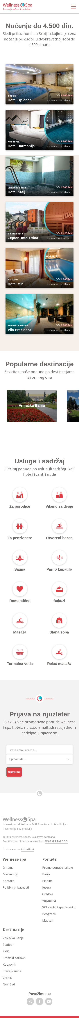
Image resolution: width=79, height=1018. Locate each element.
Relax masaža (59, 664)
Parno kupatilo (59, 569)
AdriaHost (27, 849)
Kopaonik (9, 964)
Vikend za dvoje (59, 506)
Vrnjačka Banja (13, 938)
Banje (46, 874)
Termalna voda (20, 664)
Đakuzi (59, 601)
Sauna (19, 569)
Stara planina (12, 971)
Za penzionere (20, 538)
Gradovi (47, 894)
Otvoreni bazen (59, 538)
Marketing (10, 874)
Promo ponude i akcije (57, 868)
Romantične (19, 601)
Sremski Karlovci (14, 958)
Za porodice (19, 506)
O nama (8, 868)
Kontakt (8, 881)
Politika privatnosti (16, 887)
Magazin (48, 921)
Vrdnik (7, 978)
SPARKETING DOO (56, 841)
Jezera (46, 887)
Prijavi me (14, 772)
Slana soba (59, 632)
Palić (6, 951)
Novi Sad (9, 984)
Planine (47, 881)
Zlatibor (8, 945)
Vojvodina (49, 901)
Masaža (19, 632)
